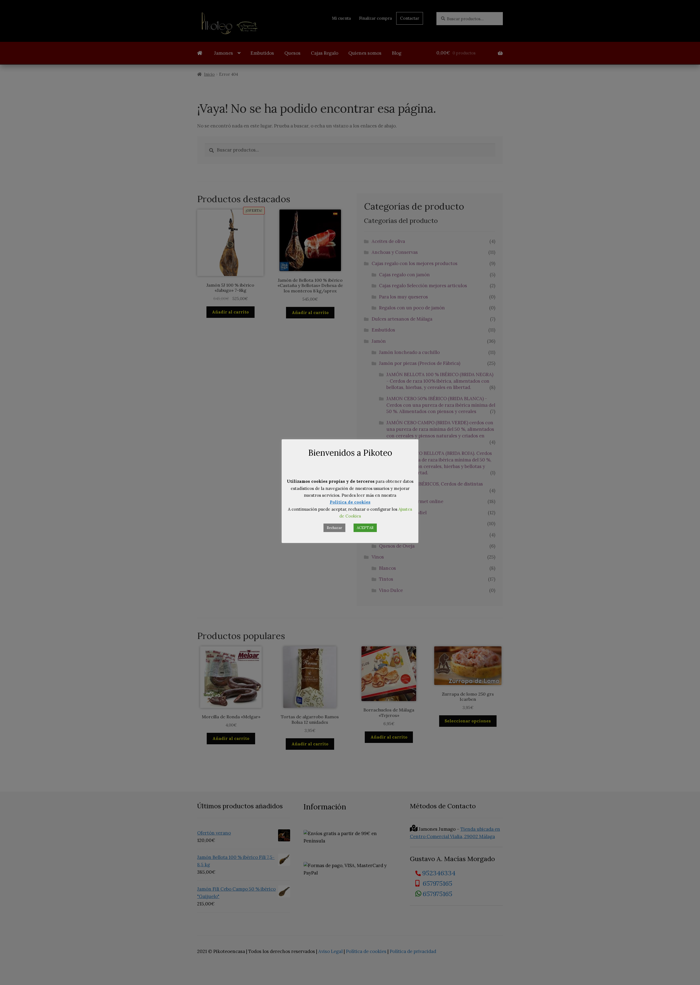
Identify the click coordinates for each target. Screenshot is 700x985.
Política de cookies (350, 502)
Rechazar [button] (334, 527)
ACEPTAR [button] (365, 527)
